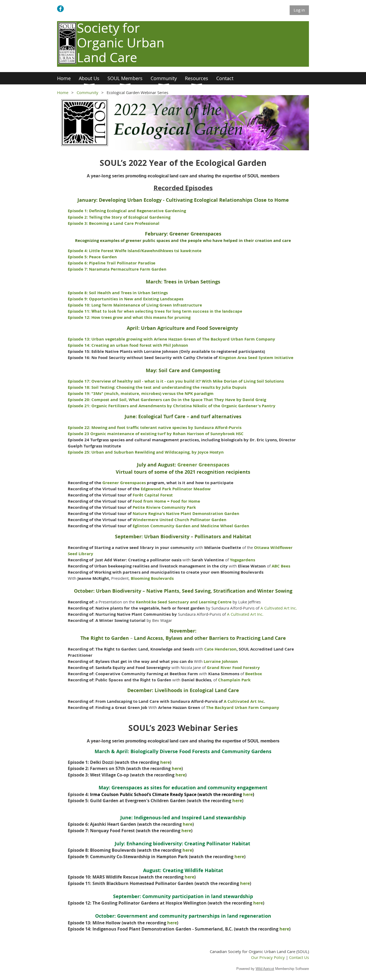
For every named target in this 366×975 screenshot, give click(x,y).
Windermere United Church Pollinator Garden (179, 519)
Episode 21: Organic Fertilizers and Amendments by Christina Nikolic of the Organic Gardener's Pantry (171, 406)
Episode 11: (155, 311)
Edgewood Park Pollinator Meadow (176, 489)
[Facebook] (60, 8)
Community (87, 92)
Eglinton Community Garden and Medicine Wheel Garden (191, 526)
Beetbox (253, 674)
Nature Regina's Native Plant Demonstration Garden (186, 513)
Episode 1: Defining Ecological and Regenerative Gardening (127, 211)
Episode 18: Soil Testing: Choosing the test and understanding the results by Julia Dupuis (157, 387)
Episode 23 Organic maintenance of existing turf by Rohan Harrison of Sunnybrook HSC (156, 433)
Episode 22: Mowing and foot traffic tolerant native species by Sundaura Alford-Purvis (154, 427)
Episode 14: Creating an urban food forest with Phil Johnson (128, 345)
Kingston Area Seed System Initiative (256, 357)
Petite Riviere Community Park (164, 507)
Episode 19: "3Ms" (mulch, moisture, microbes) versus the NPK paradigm (141, 393)
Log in (299, 10)
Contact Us (299, 957)
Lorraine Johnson (221, 661)
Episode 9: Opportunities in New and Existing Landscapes (125, 299)
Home (62, 92)
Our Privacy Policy (268, 957)
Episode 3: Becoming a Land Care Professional (113, 223)
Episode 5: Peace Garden (92, 257)
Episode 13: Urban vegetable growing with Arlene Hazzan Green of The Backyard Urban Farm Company (171, 339)
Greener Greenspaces (203, 464)
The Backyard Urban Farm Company (242, 707)
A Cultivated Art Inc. (278, 608)
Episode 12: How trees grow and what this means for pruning (129, 317)
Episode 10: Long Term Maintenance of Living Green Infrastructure (135, 305)
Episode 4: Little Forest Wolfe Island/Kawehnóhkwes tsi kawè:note (134, 250)
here (165, 762)
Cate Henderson (220, 649)
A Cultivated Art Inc (244, 701)
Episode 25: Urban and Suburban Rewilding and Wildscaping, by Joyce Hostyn (146, 452)
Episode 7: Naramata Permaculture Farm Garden (117, 269)
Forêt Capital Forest (153, 495)
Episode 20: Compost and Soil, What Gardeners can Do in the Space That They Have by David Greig (167, 399)
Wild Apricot (265, 969)
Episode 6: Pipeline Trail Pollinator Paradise (111, 263)
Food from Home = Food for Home (166, 501)
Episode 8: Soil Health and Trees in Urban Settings (118, 293)
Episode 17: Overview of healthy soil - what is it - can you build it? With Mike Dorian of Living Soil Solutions (176, 381)
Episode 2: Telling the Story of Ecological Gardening (119, 217)
